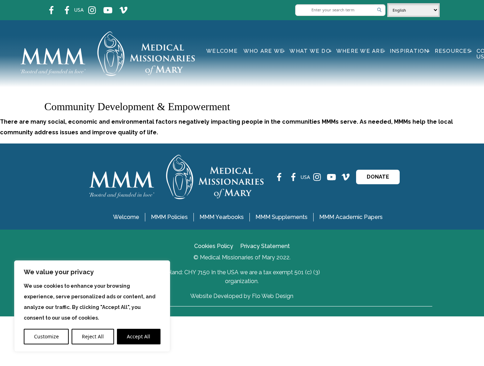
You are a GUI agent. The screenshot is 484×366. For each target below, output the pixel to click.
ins (87, 5)
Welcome (222, 51)
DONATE (378, 177)
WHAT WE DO (310, 51)
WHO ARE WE (263, 51)
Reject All (93, 336)
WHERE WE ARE (360, 51)
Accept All (138, 336)
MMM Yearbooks (221, 217)
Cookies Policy (213, 246)
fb (46, 5)
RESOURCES (453, 51)
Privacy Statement (265, 246)
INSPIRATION (409, 51)
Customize (46, 336)
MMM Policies (169, 217)
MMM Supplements (281, 217)
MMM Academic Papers (351, 217)
